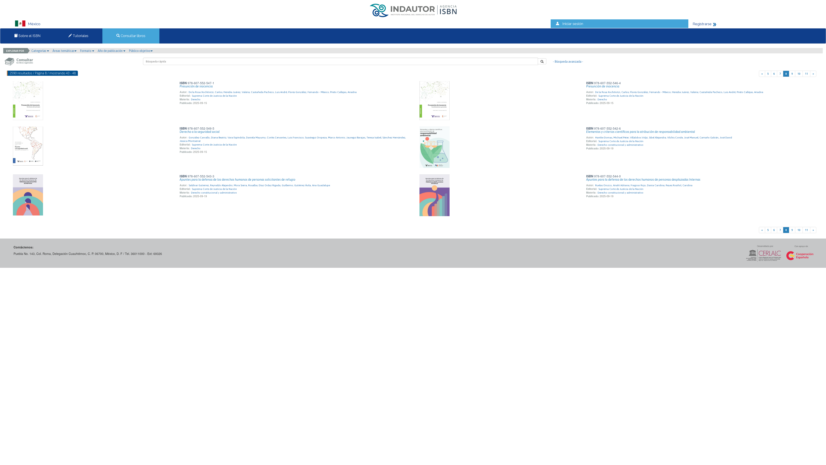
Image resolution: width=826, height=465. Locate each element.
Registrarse (702, 24)
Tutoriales (80, 36)
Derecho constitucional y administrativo (620, 144)
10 (798, 74)
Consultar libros (132, 36)
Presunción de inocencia (196, 86)
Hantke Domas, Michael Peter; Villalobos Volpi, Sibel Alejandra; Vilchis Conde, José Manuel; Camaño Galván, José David (663, 137)
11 (806, 74)
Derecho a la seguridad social (200, 131)
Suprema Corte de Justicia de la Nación (214, 95)
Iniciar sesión (572, 24)
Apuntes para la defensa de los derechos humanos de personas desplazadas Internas (643, 179)
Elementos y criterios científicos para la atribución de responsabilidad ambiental (640, 131)
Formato (86, 51)
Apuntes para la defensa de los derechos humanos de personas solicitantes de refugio (237, 179)
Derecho (195, 99)
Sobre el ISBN (29, 36)
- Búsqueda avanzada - (568, 61)
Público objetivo (140, 51)
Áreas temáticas (63, 51)
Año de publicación (110, 51)
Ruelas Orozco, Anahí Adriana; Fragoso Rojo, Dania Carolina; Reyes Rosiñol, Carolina (643, 185)
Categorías (39, 51)
